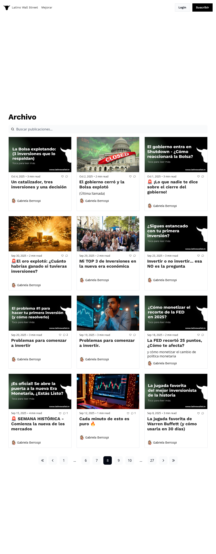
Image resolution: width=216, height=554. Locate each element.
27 (152, 460)
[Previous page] (53, 460)
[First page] (42, 460)
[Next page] (163, 460)
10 (130, 460)
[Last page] (173, 460)
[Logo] (6, 7)
